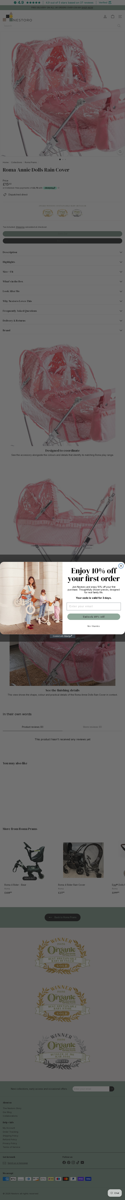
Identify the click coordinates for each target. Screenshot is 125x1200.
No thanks (94, 626)
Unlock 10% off (94, 617)
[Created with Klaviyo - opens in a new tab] (62, 636)
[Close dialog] (121, 566)
